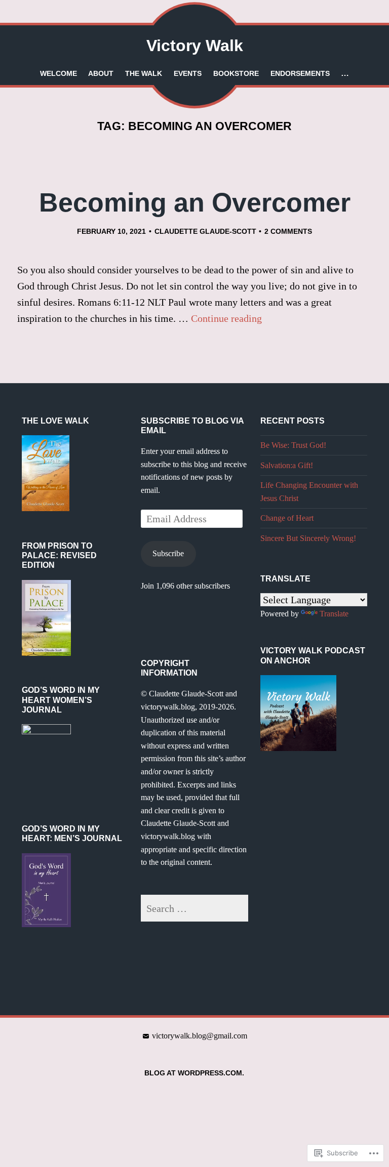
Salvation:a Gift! (286, 465)
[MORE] (345, 73)
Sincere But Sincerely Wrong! (308, 538)
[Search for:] (194, 908)
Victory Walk (194, 45)
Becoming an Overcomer (195, 202)
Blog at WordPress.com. (194, 1073)
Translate (334, 613)
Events (188, 73)
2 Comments (288, 231)
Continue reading (226, 318)
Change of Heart (287, 518)
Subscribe (168, 553)
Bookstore (236, 73)
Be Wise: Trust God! (293, 445)
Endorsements (300, 73)
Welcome (58, 73)
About (100, 73)
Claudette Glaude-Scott (205, 231)
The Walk (143, 73)
